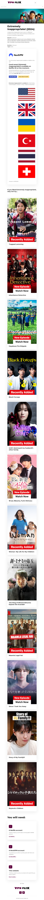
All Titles (22, 883)
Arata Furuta (20, 39)
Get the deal (13, 76)
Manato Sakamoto (25, 42)
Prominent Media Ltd (23, 898)
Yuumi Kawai (18, 42)
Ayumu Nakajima (27, 39)
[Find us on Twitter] (23, 892)
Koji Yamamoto (13, 39)
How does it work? (23, 76)
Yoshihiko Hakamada (21, 40)
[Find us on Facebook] (20, 892)
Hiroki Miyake (29, 40)
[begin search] (43, 7)
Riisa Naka (14, 40)
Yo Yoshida (12, 42)
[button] (35, 2)
